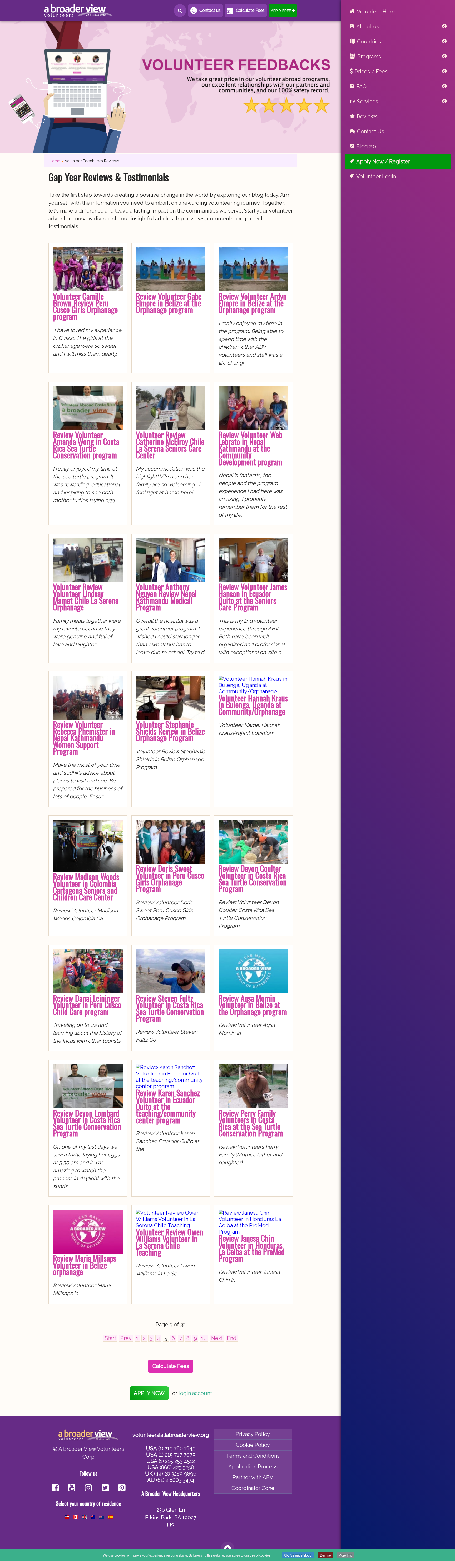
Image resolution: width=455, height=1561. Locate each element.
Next (217, 1338)
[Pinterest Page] (121, 1488)
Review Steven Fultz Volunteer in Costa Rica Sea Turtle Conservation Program (170, 1008)
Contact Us (370, 131)
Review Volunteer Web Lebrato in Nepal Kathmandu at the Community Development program (250, 448)
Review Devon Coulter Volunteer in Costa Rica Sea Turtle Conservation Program (253, 878)
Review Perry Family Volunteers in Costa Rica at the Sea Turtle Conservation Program (251, 1123)
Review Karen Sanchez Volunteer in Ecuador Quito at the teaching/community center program (168, 1106)
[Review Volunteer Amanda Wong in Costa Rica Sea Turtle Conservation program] (88, 428)
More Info (345, 1555)
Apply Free (281, 10)
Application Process (253, 1466)
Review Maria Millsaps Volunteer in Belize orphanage (84, 1264)
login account (195, 1393)
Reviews (367, 116)
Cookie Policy (253, 1445)
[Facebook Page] (55, 1488)
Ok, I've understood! (298, 1555)
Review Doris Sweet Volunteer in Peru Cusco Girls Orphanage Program (170, 878)
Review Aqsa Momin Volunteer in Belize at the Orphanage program (253, 1004)
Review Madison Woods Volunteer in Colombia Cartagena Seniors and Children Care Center (86, 887)
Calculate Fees (250, 10)
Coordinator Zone (252, 1488)
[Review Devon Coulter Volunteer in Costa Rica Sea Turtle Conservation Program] (253, 862)
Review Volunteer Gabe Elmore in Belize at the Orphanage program (168, 302)
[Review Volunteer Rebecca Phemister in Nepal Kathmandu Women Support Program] (88, 718)
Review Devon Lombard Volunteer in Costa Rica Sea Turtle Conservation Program (87, 1123)
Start (110, 1338)
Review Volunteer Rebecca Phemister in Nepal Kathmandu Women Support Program (84, 737)
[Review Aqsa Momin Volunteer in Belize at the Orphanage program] (253, 991)
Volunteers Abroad (78, 10)
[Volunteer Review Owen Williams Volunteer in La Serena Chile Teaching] (171, 1225)
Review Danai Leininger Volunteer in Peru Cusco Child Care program (87, 1004)
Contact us (210, 10)
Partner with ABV (253, 1477)
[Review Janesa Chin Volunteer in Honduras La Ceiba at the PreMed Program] (253, 1232)
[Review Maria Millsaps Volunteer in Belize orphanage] (88, 1252)
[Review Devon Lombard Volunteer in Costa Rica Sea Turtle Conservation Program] (88, 1106)
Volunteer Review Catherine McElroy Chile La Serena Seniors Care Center (170, 445)
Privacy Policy (253, 1434)
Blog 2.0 (366, 146)
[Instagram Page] (88, 1488)
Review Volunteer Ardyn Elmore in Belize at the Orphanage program (253, 302)
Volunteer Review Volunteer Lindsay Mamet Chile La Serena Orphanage (85, 597)
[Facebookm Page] (105, 1488)
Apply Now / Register (383, 161)
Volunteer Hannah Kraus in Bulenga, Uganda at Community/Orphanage (253, 704)
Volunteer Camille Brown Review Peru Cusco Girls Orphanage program (85, 306)
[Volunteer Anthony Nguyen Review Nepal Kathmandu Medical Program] (171, 580)
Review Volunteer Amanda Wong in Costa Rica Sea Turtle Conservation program (86, 445)
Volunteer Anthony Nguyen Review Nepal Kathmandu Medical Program (166, 597)
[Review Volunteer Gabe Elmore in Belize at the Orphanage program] (171, 289)
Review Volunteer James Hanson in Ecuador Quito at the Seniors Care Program (253, 597)
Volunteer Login (376, 176)
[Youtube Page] (71, 1488)
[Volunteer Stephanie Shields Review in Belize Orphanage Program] (171, 718)
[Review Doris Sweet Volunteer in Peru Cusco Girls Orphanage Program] (171, 862)
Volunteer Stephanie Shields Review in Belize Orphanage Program (170, 731)
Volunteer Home (377, 11)
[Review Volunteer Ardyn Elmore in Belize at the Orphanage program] (253, 289)
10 (204, 1338)
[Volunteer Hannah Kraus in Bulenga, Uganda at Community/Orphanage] (253, 691)
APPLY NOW (149, 1393)
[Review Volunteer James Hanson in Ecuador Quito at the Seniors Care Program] (253, 580)
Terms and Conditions (253, 1456)
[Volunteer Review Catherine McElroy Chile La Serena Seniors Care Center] (171, 428)
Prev (126, 1338)
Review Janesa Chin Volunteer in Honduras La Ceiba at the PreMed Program (252, 1248)
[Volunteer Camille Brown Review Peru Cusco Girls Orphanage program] (88, 289)
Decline (325, 1555)
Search (180, 10)
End (231, 1338)
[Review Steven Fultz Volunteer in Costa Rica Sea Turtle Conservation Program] (171, 991)
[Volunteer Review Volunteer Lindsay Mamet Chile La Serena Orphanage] (88, 580)
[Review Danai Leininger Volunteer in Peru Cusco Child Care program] (88, 991)
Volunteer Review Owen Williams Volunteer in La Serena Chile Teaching (169, 1242)
